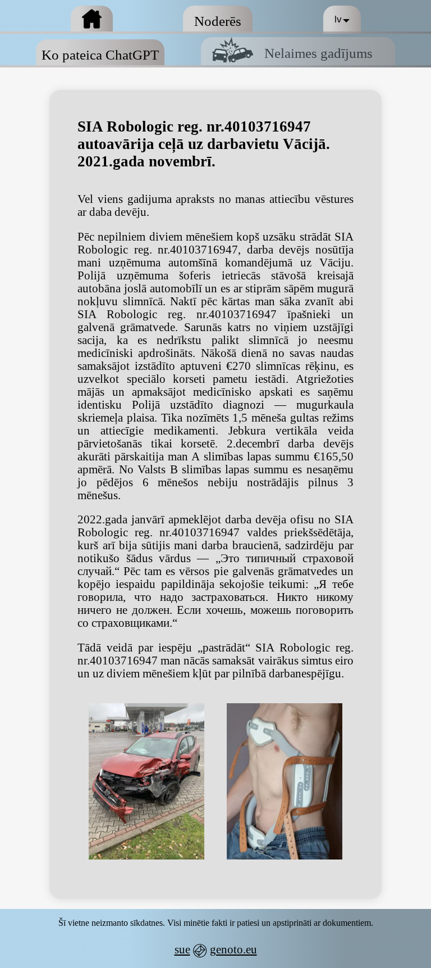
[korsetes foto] (284, 781)
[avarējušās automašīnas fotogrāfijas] (146, 781)
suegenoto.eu (216, 949)
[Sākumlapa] (92, 20)
